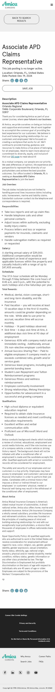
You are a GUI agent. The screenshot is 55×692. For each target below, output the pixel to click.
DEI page (15, 156)
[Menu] (52, 4)
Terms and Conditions (27, 631)
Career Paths (45, 656)
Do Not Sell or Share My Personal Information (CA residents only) (30, 640)
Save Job (27, 88)
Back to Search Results (21, 19)
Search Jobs (26, 661)
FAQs (41, 661)
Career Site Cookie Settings (16, 615)
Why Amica (25, 656)
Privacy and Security (27, 623)
